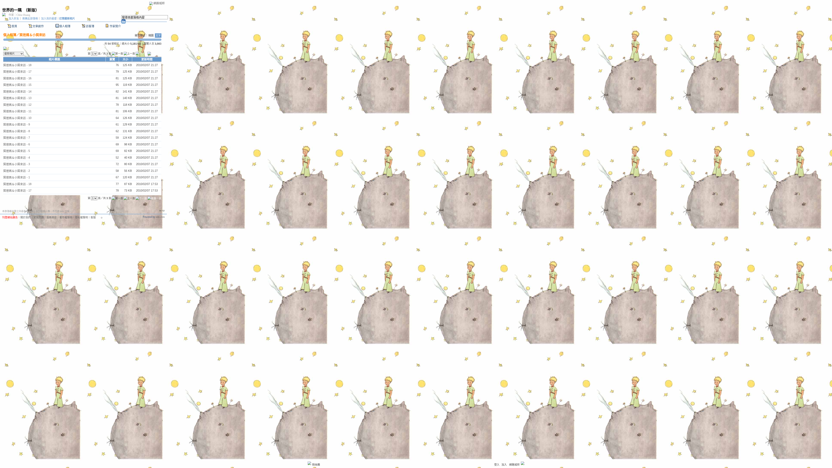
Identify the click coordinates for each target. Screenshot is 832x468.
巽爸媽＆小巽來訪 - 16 (17, 78)
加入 (504, 464)
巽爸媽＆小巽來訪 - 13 (17, 98)
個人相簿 (64, 26)
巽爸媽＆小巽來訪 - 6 (16, 144)
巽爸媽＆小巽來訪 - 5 (16, 151)
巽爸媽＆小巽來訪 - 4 (16, 157)
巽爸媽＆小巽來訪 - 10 (17, 118)
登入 (496, 464)
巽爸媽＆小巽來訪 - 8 (16, 131)
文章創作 (38, 26)
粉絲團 (316, 464)
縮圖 (151, 35)
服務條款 (51, 217)
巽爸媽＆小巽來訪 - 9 (16, 124)
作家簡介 (115, 26)
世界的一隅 (12, 10)
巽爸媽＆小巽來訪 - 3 (16, 164)
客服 (93, 217)
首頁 (14, 26)
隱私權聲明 (81, 217)
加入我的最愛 (49, 18)
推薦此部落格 (30, 18)
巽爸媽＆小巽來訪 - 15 (17, 84)
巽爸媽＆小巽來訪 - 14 (17, 91)
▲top (162, 210)
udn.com (160, 216)
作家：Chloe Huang (19, 14)
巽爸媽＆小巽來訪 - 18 (17, 65)
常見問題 (38, 217)
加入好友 (14, 18)
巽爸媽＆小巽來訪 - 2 (16, 170)
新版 (31, 10)
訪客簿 (90, 26)
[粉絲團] (309, 463)
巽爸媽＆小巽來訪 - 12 (17, 104)
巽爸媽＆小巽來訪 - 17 (17, 71)
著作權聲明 (65, 217)
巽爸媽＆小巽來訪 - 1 (16, 177)
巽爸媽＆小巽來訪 (33, 35)
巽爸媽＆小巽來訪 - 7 (16, 137)
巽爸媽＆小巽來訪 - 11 (17, 111)
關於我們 (25, 217)
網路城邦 (159, 3)
